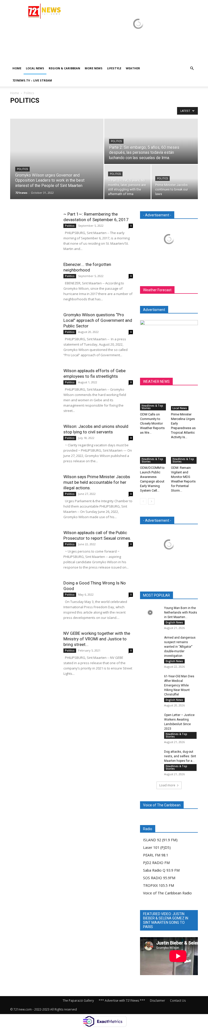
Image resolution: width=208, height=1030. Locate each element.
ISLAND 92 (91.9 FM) (160, 839)
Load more (167, 785)
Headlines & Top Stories (119, 111)
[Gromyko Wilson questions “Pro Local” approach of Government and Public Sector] (34, 328)
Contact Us (178, 1000)
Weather (133, 68)
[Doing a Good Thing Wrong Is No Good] (34, 596)
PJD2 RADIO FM (156, 862)
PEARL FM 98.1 (155, 855)
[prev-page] (143, 501)
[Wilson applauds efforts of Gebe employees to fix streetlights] (34, 384)
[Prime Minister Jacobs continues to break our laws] (174, 182)
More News (93, 68)
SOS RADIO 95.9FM (159, 877)
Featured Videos (86, 111)
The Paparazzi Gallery (78, 1000)
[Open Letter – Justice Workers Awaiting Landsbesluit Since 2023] (150, 720)
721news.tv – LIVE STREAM (32, 80)
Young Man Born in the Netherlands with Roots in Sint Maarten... (180, 612)
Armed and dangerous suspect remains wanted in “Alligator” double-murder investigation (180, 647)
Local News (35, 68)
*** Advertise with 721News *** (122, 1000)
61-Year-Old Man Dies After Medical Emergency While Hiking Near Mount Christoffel (179, 685)
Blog (15, 111)
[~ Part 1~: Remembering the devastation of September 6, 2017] (34, 227)
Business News (33, 111)
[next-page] (151, 501)
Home (16, 68)
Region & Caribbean (64, 68)
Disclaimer (157, 1000)
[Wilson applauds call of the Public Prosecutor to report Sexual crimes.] (34, 546)
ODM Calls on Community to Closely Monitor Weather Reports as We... (152, 423)
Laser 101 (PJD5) (157, 847)
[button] (192, 68)
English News (174, 622)
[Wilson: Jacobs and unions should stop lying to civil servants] (34, 440)
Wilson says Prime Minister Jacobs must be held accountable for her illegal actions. (96, 482)
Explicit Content (59, 111)
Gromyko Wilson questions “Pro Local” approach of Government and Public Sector (97, 320)
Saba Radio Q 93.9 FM (161, 870)
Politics (22, 169)
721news (21, 193)
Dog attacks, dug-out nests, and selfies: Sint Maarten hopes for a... (180, 756)
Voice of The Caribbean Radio (167, 893)
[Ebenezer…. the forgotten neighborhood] (34, 278)
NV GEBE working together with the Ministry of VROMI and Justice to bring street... (96, 639)
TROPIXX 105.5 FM (158, 885)
